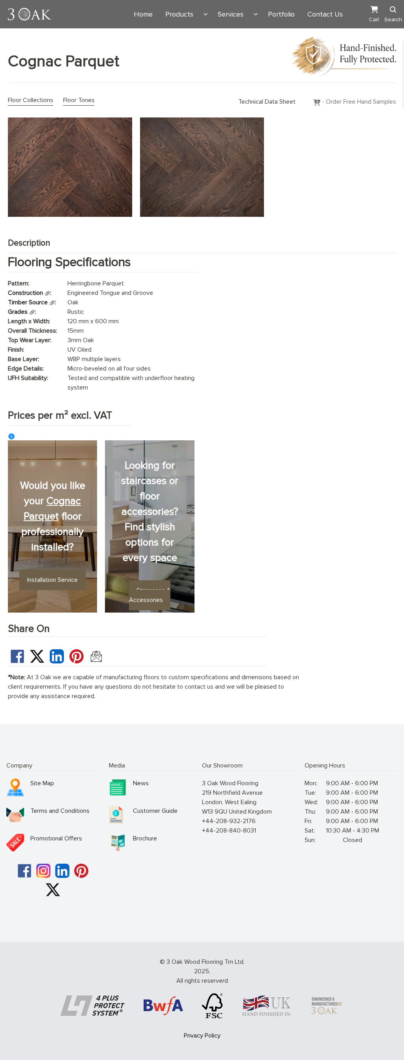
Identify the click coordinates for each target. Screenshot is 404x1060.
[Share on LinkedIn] (56, 656)
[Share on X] (37, 656)
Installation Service (52, 580)
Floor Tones (79, 100)
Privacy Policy (202, 1036)
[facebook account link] (24, 870)
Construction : (29, 293)
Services (230, 14)
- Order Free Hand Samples (358, 102)
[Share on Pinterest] (76, 656)
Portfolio (281, 14)
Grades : (22, 312)
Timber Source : (32, 302)
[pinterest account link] (81, 870)
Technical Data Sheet (267, 102)
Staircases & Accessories (150, 595)
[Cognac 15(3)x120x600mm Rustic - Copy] (202, 167)
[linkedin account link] (62, 870)
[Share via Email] (96, 656)
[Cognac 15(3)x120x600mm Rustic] (70, 167)
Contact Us (325, 14)
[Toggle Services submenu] (256, 14)
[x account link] (52, 889)
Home (143, 14)
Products (179, 14)
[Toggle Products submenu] (205, 14)
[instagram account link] (43, 870)
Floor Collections (30, 100)
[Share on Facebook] (17, 656)
